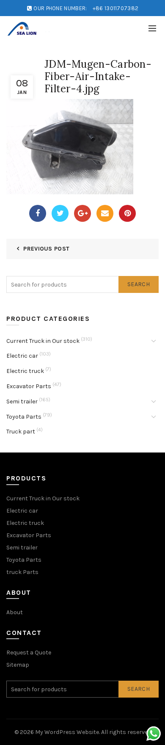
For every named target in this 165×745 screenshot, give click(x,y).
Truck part (20, 431)
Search (138, 284)
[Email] (104, 213)
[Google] (82, 213)
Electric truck (25, 371)
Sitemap (17, 664)
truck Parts (22, 572)
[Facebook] (37, 213)
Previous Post (46, 248)
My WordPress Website (67, 732)
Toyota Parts (23, 416)
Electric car (22, 355)
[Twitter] (60, 213)
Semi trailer (22, 401)
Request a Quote (28, 652)
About (14, 612)
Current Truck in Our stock (43, 341)
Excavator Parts (28, 386)
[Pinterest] (127, 213)
